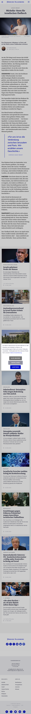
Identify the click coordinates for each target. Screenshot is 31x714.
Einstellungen (15, 362)
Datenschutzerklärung (16, 353)
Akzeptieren (15, 367)
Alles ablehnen (15, 358)
